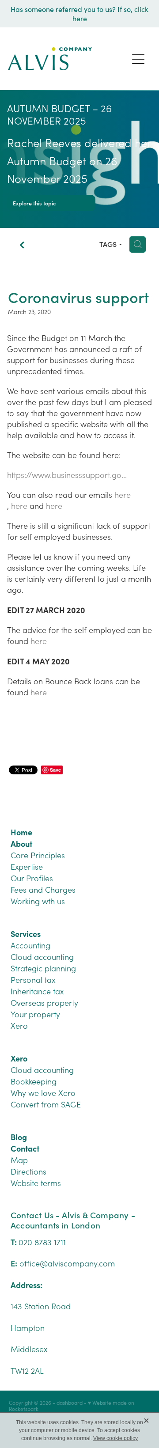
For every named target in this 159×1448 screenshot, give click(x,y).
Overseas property (44, 1002)
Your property (35, 1014)
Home (21, 832)
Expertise (27, 866)
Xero (19, 1025)
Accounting (30, 945)
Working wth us (38, 901)
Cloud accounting (42, 956)
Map (19, 1160)
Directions (28, 1171)
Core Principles (38, 855)
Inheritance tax (37, 991)
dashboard (70, 1402)
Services (26, 933)
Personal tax (33, 979)
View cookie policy (115, 1438)
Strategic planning (43, 968)
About (21, 843)
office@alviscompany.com (67, 1263)
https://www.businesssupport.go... (67, 475)
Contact (25, 1148)
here (122, 494)
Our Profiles (32, 878)
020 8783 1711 (42, 1242)
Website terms (36, 1183)
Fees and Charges (43, 889)
